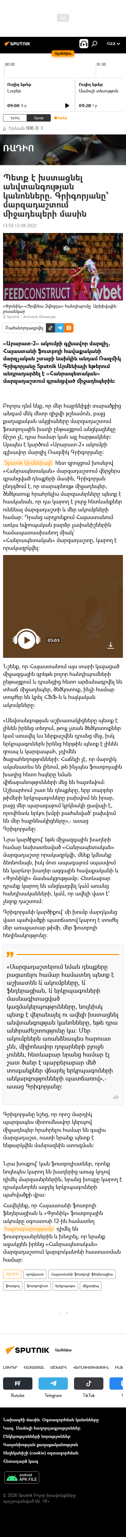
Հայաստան (34, 1367)
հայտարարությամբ (29, 1228)
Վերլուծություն (91, 1367)
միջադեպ (91, 1285)
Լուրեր (14, 91)
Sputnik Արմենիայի (28, 462)
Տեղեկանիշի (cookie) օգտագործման (40, 1453)
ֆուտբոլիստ (37, 1285)
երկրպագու (65, 1285)
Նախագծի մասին (21, 1420)
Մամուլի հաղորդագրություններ (48, 1428)
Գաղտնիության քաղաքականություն (40, 1444)
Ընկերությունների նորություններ (36, 1436)
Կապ (8, 1428)
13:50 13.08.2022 (19, 225)
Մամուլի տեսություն (98, 91)
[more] (116, 1097)
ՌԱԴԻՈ (12, 1274)
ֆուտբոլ (13, 1285)
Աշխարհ (58, 1367)
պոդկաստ (35, 1274)
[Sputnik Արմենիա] (18, 46)
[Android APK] (22, 1478)
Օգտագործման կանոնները (70, 1420)
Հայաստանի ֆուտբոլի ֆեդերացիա (82, 1274)
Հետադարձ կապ (20, 1461)
